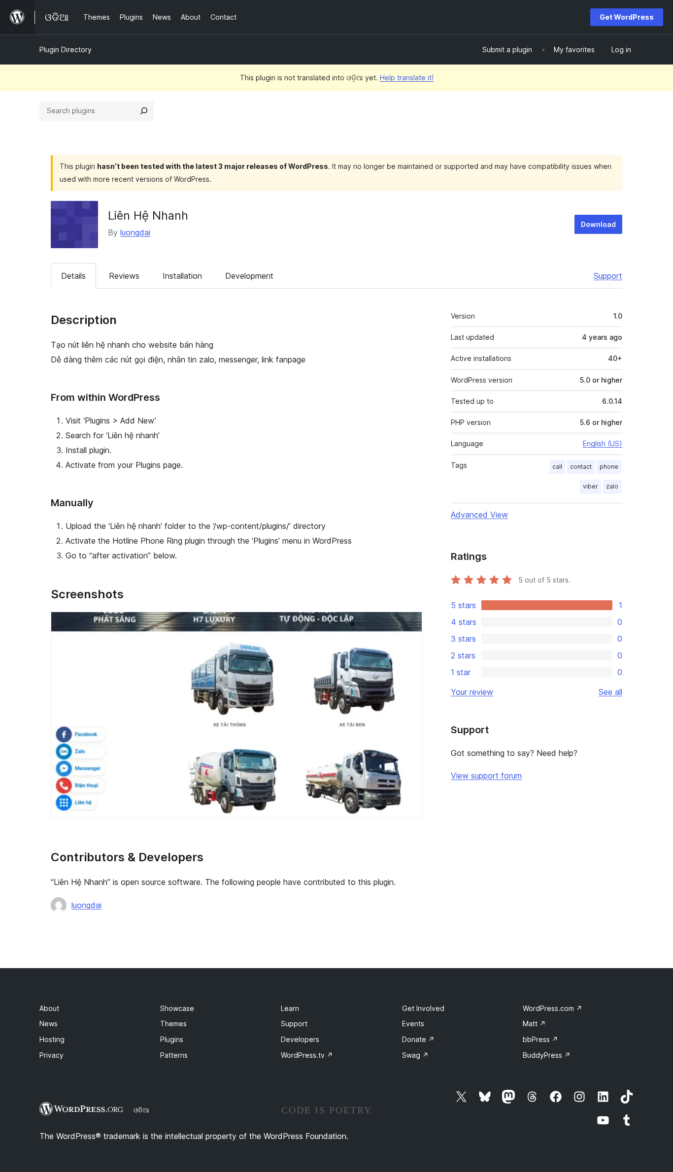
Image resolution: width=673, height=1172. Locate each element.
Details (73, 276)
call (557, 466)
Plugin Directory (65, 49)
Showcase (177, 1008)
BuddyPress (547, 1055)
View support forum (486, 776)
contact (581, 466)
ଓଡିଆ (141, 1110)
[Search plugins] (144, 111)
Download (598, 224)
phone (609, 466)
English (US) (602, 443)
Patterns (174, 1055)
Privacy (51, 1055)
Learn (290, 1008)
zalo (612, 486)
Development (249, 276)
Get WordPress (627, 17)
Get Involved (423, 1008)
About (49, 1008)
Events (413, 1023)
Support (608, 276)
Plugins (171, 1039)
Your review (472, 692)
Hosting (52, 1039)
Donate (418, 1039)
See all (610, 692)
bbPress (540, 1039)
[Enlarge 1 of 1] (409, 625)
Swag (415, 1055)
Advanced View (479, 515)
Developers (300, 1039)
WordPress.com (552, 1008)
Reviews (124, 276)
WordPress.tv (307, 1055)
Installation (182, 276)
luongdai (135, 232)
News (48, 1023)
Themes (173, 1023)
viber (590, 486)
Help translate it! (407, 77)
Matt (534, 1023)
